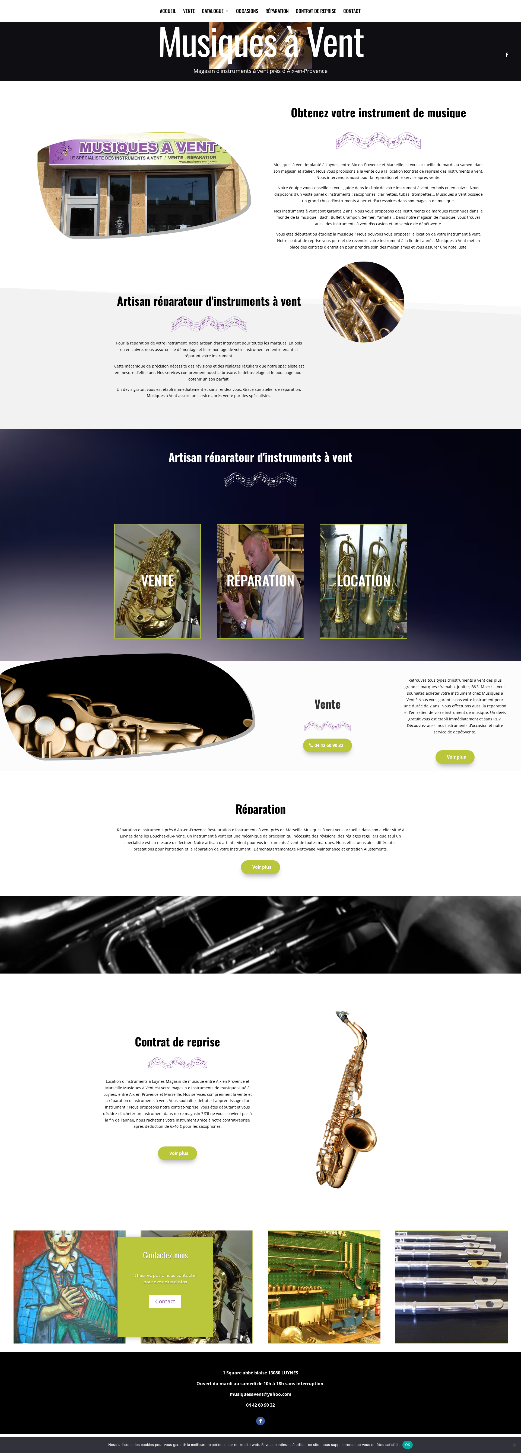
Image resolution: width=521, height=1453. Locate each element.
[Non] (514, 1445)
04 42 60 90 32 (328, 745)
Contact (165, 1301)
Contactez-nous (165, 1255)
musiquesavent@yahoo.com (260, 1394)
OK (407, 1444)
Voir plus (456, 757)
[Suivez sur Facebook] (507, 54)
